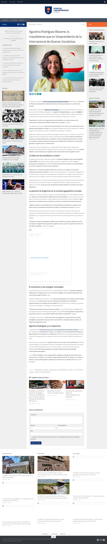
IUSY (75, 369)
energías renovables (53, 369)
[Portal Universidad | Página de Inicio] (14, 11)
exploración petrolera (63, 369)
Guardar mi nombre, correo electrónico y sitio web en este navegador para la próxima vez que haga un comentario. (55, 438)
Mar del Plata (80, 369)
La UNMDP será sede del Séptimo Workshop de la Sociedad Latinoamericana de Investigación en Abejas (13, 57)
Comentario (34, 414)
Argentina (46, 369)
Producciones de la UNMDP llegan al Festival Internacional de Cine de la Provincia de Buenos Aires (13, 50)
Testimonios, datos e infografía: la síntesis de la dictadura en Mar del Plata (96, 89)
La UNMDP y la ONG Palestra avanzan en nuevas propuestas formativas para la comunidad (12, 65)
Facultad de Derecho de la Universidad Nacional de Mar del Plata (59, 329)
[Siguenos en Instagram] (21, 24)
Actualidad (5, 20)
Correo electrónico (62, 425)
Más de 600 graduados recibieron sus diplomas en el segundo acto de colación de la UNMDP (13, 72)
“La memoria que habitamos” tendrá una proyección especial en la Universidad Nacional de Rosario (12, 79)
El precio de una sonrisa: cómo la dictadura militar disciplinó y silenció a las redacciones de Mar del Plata (12, 104)
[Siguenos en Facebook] (18, 24)
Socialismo (37, 372)
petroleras (32, 372)
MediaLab (21, 20)
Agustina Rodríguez (39, 369)
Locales (39, 24)
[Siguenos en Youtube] (23, 24)
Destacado (32, 24)
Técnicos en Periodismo (45, 372)
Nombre (33, 425)
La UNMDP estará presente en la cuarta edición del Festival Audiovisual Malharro (96, 74)
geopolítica (70, 369)
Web (32, 431)
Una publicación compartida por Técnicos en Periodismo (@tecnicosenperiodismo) (50, 281)
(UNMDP (79, 112)
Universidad (14, 20)
